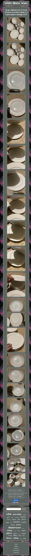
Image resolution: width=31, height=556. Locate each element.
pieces (24, 519)
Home (16, 544)
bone (13, 525)
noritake (12, 517)
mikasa (15, 535)
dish (11, 522)
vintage (9, 530)
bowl (19, 530)
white (9, 514)
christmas (17, 517)
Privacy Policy (16, 550)
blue (24, 538)
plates (18, 524)
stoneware (14, 519)
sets (23, 535)
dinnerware (14, 527)
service (16, 521)
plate (18, 519)
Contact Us (16, 548)
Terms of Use (16, 552)
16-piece (8, 519)
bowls (23, 517)
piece (9, 533)
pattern (15, 533)
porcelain (17, 514)
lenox (21, 538)
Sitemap (16, 546)
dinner (9, 537)
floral (7, 522)
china (16, 538)
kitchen (20, 535)
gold (8, 517)
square (23, 533)
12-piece (23, 530)
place (23, 528)
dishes (24, 514)
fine (19, 533)
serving (10, 535)
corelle (23, 522)
